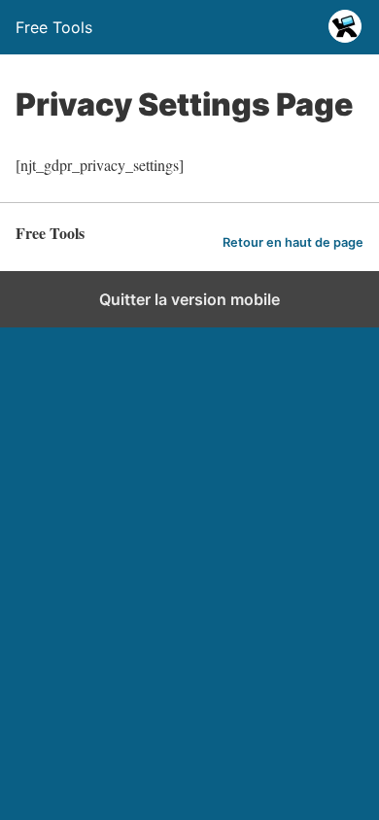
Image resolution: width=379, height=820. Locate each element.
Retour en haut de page (293, 242)
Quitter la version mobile (189, 299)
